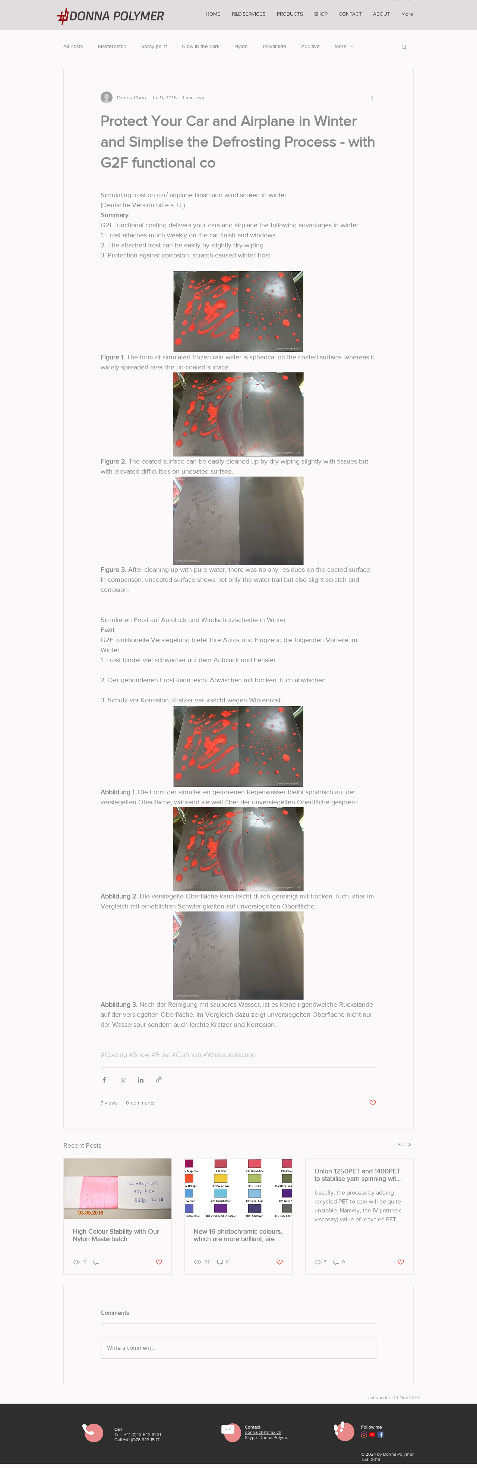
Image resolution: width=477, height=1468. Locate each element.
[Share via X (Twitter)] (122, 1079)
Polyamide (274, 46)
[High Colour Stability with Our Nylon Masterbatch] (117, 1188)
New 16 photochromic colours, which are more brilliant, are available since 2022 (238, 1235)
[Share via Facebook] (104, 1079)
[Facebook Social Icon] (380, 1434)
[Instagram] (364, 1434)
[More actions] (371, 97)
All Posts (73, 46)
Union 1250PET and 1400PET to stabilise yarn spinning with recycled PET (357, 1174)
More (341, 46)
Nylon (241, 46)
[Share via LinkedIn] (140, 1079)
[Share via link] (158, 1079)
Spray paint (154, 46)
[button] (404, 46)
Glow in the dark (200, 46)
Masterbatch (112, 46)
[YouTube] (372, 1434)
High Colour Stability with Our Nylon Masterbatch (116, 1235)
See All (406, 1144)
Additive (310, 46)
